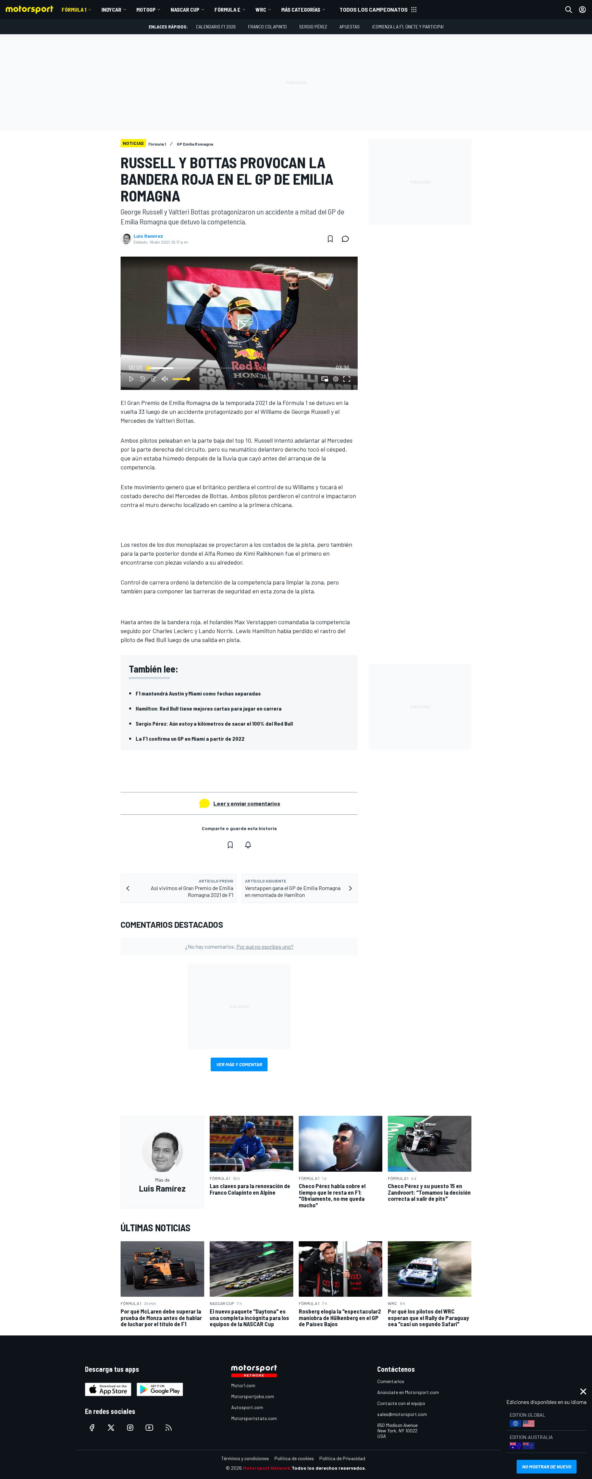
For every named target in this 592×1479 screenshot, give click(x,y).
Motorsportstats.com (254, 1418)
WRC (261, 9)
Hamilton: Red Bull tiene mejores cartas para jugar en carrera (209, 708)
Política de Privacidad (342, 1458)
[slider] (239, 368)
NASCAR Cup (185, 9)
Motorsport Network (267, 1468)
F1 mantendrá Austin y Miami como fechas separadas (198, 693)
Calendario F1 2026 (216, 26)
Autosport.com (247, 1407)
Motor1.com (243, 1385)
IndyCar (111, 9)
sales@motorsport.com (402, 1414)
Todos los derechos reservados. (329, 1468)
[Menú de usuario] (582, 9)
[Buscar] (569, 9)
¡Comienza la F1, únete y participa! (408, 26)
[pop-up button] (335, 378)
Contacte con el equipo (401, 1403)
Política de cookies (294, 1458)
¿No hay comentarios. (239, 946)
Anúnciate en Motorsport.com (408, 1392)
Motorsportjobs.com (252, 1396)
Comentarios (390, 1381)
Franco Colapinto (267, 26)
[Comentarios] (347, 239)
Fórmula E (227, 9)
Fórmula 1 (74, 9)
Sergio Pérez (313, 26)
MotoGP (146, 9)
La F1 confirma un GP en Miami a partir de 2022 (190, 738)
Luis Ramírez (148, 236)
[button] (240, 325)
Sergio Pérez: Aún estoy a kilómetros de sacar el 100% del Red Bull (214, 723)
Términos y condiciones (245, 1458)
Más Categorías (300, 9)
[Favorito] (330, 239)
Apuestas (350, 26)
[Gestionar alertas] (248, 845)
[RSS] (168, 1427)
